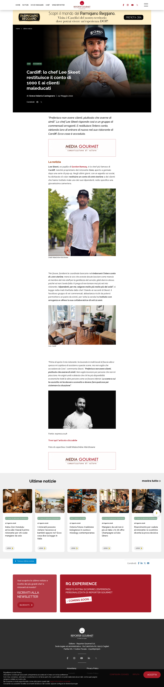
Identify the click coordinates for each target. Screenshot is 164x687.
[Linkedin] (142, 563)
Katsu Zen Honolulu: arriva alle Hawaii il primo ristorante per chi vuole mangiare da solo (17, 531)
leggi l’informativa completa (60, 681)
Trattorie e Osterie (77, 518)
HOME (18, 5)
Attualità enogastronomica (17, 518)
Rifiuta (136, 674)
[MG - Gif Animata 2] (82, 148)
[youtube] (132, 5)
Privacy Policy (92, 668)
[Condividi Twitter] (41, 102)
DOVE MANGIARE (37, 5)
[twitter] (137, 5)
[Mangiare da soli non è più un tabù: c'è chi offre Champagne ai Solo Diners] (114, 501)
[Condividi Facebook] (37, 102)
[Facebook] (138, 563)
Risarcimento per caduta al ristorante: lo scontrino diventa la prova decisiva (146, 530)
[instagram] (128, 5)
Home (18, 28)
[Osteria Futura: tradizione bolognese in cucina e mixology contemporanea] (82, 501)
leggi (9, 548)
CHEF (48, 5)
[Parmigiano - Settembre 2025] (82, 17)
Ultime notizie (27, 28)
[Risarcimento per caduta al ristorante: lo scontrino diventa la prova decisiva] (146, 501)
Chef (29, 63)
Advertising (71, 668)
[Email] (148, 563)
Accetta (152, 674)
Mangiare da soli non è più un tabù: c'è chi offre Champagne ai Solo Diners (113, 531)
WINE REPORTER (58, 5)
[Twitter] (145, 563)
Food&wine (37, 63)
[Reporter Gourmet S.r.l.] (82, 5)
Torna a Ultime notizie (25, 561)
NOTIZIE (25, 5)
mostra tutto (150, 480)
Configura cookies (119, 674)
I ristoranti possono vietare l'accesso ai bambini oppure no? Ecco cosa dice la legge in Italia (49, 533)
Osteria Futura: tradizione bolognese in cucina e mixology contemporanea (82, 530)
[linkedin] (89, 658)
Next (156, 513)
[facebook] (123, 5)
